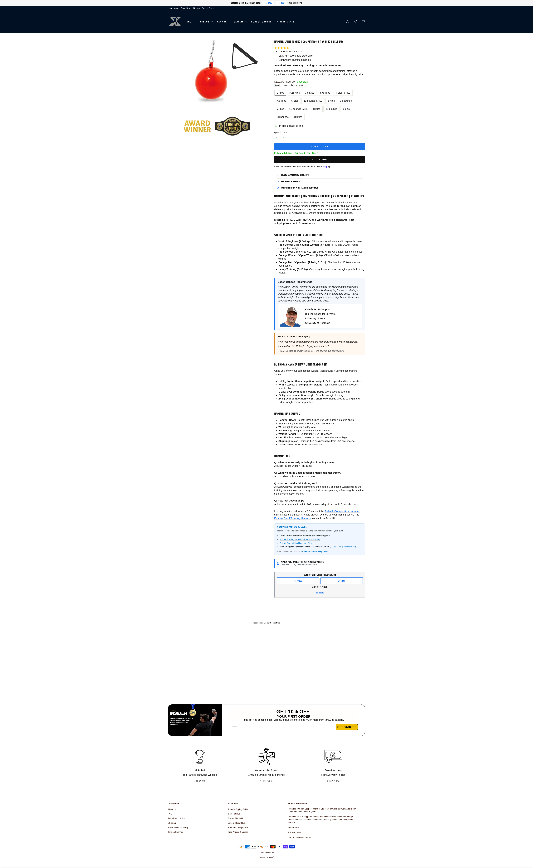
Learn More (173, 8)
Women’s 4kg (350, 546)
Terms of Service (175, 832)
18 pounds (331, 109)
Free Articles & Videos (238, 832)
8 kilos (316, 109)
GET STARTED (346, 727)
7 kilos (280, 109)
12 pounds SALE (313, 100)
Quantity (280, 132)
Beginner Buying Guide (203, 8)
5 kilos (294, 100)
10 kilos (298, 117)
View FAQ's (266, 781)
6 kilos (331, 100)
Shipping (278, 85)
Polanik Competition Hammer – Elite (296, 543)
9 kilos (346, 109)
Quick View (191, 675)
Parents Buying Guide (238, 809)
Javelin (239, 21)
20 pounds (283, 117)
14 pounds (346, 100)
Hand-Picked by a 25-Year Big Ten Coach (299, 187)
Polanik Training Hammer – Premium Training (300, 539)
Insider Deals (285, 21)
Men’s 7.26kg (337, 546)
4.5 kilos (281, 100)
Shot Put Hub (234, 814)
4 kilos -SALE (342, 92)
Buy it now (319, 159)
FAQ (170, 814)
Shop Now (186, 8)
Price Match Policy (176, 818)
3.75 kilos (325, 92)
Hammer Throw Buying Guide (315, 551)
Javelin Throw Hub (236, 823)
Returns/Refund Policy (178, 827)
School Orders (261, 21)
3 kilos (280, 92)
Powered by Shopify (266, 857)
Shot (190, 21)
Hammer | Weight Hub (238, 827)
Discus (205, 21)
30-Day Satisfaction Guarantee (295, 175)
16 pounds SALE (298, 109)
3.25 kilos (294, 92)
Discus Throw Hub (236, 818)
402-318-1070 (295, 3)
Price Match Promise (290, 181)
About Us (199, 781)
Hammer (222, 21)
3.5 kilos (309, 92)
